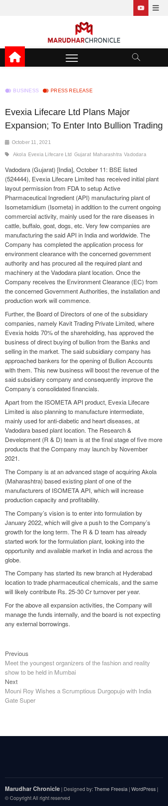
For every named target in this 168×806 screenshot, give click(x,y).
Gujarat (82, 154)
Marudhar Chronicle (32, 788)
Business (26, 91)
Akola (19, 154)
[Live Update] (140, 8)
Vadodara (135, 154)
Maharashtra (107, 154)
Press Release (72, 91)
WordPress (143, 788)
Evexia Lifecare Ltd (50, 154)
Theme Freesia (111, 788)
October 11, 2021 (31, 142)
